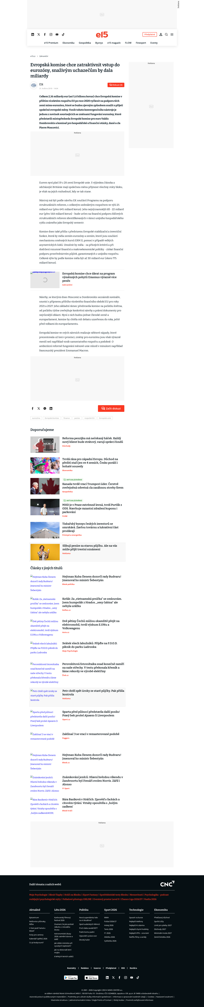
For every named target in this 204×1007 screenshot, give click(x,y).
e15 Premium (51, 42)
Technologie (136, 909)
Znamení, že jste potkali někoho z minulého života (64, 927)
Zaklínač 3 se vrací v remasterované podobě (90, 734)
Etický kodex (119, 1000)
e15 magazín (114, 42)
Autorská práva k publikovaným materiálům (48, 996)
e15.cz (32, 56)
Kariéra (133, 968)
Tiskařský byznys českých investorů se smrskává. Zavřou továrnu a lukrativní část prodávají (90, 527)
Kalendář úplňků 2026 (38, 938)
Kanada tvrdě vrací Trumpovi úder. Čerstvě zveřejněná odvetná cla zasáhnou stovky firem (92, 485)
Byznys (99, 42)
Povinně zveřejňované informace (139, 1000)
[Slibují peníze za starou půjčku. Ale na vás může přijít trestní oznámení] (45, 552)
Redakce (85, 968)
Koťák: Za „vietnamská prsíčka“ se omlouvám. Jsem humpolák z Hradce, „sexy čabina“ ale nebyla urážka (92, 602)
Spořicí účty (159, 921)
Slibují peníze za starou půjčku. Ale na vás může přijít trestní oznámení (89, 547)
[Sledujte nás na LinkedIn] (32, 34)
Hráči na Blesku (72, 894)
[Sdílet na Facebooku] (32, 408)
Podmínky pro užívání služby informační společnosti (89, 996)
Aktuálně (34, 909)
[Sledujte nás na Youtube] (57, 34)
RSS (123, 968)
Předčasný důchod (162, 917)
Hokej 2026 (108, 925)
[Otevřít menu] (172, 34)
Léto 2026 (60, 909)
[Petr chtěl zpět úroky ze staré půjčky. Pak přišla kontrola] (45, 697)
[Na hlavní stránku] (102, 34)
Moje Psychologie (38, 894)
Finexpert (141, 42)
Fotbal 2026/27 (110, 921)
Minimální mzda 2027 (163, 933)
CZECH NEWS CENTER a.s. (112, 990)
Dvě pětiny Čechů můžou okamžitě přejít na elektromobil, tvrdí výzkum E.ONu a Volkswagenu (90, 624)
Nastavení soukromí (164, 996)
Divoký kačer (84, 939)
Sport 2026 (110, 909)
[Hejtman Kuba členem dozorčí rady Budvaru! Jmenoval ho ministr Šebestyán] (45, 584)
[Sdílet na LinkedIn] (51, 408)
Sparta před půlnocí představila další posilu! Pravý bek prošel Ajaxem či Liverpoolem (91, 713)
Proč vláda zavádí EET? (88, 928)
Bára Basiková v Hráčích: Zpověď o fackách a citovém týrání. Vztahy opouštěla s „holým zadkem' (91, 803)
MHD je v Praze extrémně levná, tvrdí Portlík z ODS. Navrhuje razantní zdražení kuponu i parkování (92, 508)
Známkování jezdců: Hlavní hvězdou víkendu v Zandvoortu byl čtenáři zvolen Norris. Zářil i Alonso (92, 780)
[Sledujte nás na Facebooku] (45, 34)
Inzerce (97, 968)
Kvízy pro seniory (36, 934)
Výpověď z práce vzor (88, 936)
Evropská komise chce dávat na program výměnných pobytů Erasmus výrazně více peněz (89, 277)
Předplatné (111, 968)
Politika (83, 909)
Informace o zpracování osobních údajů (129, 996)
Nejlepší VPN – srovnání (139, 933)
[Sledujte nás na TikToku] (63, 34)
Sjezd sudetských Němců (89, 924)
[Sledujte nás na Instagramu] (51, 34)
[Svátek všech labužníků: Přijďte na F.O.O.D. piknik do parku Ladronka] (45, 649)
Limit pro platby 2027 (163, 925)
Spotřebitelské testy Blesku (114, 894)
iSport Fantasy (90, 894)
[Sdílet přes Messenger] (45, 408)
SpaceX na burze (136, 917)
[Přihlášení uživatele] (161, 34)
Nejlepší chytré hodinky (139, 929)
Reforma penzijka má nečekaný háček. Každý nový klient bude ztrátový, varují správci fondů (92, 440)
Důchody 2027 (160, 929)
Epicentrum (34, 917)
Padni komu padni (86, 932)
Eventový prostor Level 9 (106, 899)
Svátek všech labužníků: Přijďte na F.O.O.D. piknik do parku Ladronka (89, 645)
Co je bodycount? (36, 942)
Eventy (154, 42)
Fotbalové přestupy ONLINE (77, 899)
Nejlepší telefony (136, 921)
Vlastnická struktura (59, 1000)
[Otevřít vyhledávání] (166, 34)
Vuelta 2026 (150, 899)
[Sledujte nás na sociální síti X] (38, 34)
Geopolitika (85, 42)
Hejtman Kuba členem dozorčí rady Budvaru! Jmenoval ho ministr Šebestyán (91, 578)
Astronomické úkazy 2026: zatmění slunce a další (63, 936)
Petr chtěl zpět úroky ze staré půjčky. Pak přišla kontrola (93, 692)
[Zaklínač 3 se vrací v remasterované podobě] (45, 740)
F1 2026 (107, 933)
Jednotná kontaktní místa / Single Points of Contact (91, 1000)
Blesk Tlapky (56, 894)
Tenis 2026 (108, 929)
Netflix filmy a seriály (137, 937)
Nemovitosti (136, 894)
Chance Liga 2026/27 (131, 899)
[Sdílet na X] (38, 408)
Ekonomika (68, 42)
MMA (106, 917)
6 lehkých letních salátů (63, 956)
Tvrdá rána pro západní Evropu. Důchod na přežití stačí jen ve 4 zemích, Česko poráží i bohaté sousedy (90, 462)
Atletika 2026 (109, 937)
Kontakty (71, 968)
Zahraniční (43, 56)
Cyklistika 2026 (110, 941)
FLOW (128, 42)
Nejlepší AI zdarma (136, 925)
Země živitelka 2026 (162, 937)
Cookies (151, 996)
